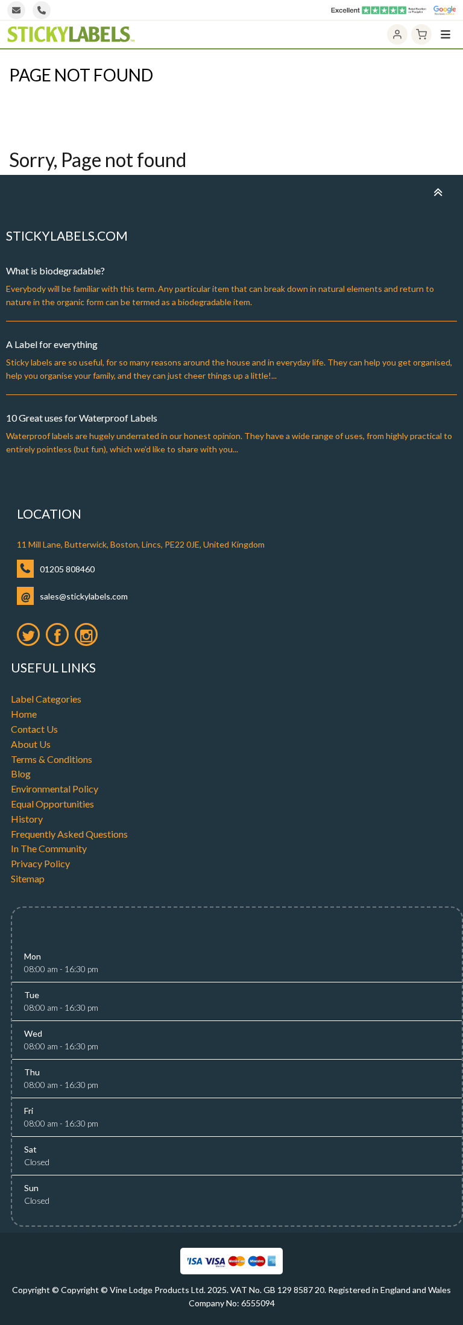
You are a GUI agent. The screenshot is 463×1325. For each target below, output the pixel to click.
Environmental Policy (54, 788)
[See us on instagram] (86, 634)
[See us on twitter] (28, 634)
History (27, 818)
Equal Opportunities (52, 803)
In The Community (49, 848)
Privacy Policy (40, 863)
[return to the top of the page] (437, 192)
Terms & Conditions (51, 759)
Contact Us (34, 729)
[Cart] (421, 34)
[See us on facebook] (57, 634)
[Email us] (16, 10)
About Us (31, 744)
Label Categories (46, 698)
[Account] (397, 34)
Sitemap (28, 878)
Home (20, 97)
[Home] (70, 34)
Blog (21, 773)
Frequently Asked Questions (69, 834)
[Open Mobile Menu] (445, 34)
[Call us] (42, 10)
